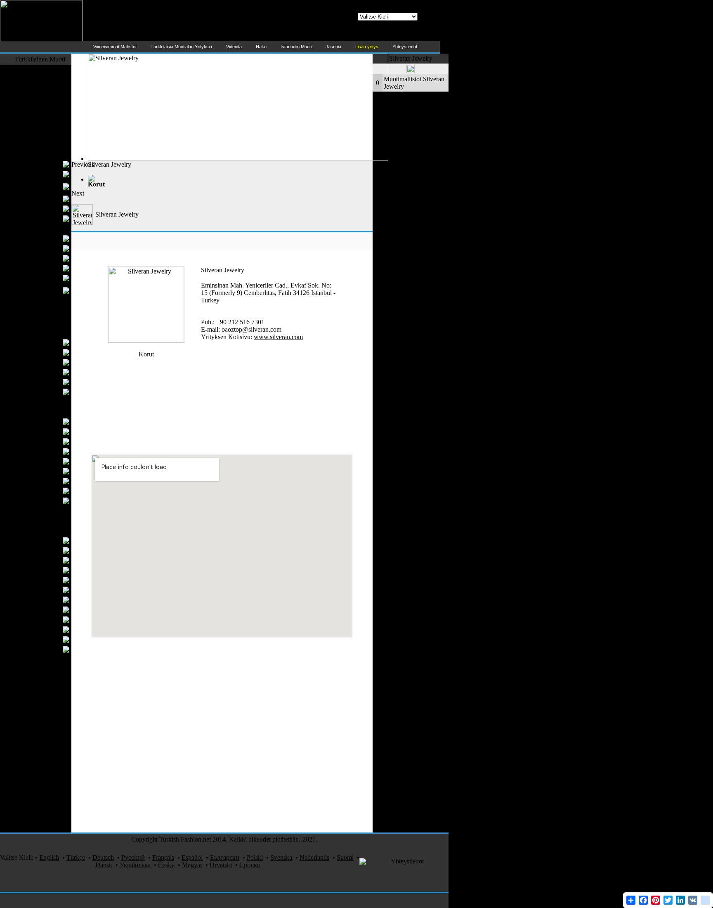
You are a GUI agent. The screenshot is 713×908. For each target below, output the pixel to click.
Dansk (103, 864)
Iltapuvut (47, 173)
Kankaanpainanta (42, 728)
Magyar (192, 864)
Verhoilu (48, 490)
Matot (57, 520)
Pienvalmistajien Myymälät (38, 186)
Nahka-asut (50, 124)
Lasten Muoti (48, 302)
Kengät (55, 322)
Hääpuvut (46, 277)
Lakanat (48, 441)
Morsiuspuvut (41, 163)
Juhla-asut (52, 79)
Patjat (52, 500)
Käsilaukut (45, 342)
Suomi (345, 857)
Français (163, 857)
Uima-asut (51, 134)
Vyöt (53, 352)
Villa (53, 639)
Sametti (55, 668)
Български (224, 857)
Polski (255, 857)
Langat (50, 540)
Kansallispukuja (44, 708)
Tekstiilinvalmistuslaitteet (32, 688)
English (49, 857)
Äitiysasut (46, 208)
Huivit (51, 381)
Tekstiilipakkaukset (34, 649)
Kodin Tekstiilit (45, 411)
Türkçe (75, 857)
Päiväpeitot (45, 431)
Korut (57, 767)
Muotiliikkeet (48, 698)
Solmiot (49, 267)
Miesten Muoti (46, 228)
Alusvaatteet (43, 248)
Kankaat (48, 550)
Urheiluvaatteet (45, 144)
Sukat (57, 401)
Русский (133, 857)
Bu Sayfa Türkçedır (393, 35)
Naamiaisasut (48, 817)
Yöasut (56, 510)
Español (192, 857)
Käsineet (48, 391)
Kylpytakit (45, 470)
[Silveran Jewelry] (146, 340)
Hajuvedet (51, 748)
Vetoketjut (46, 629)
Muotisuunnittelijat (41, 69)
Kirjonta (48, 619)
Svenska (281, 857)
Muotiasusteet (47, 332)
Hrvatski (221, 864)
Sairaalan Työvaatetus (36, 827)
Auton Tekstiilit (45, 758)
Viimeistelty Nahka (34, 599)
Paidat (51, 258)
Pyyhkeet (47, 451)
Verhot (50, 421)
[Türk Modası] (41, 38)
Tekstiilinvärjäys (38, 609)
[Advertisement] (222, 179)
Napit (52, 560)
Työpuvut (52, 678)
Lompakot (46, 371)
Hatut (52, 362)
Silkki (57, 659)
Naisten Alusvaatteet (32, 198)
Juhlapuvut (45, 238)
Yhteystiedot (407, 861)
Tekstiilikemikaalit (35, 589)
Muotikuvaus (48, 738)
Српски (250, 864)
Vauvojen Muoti (44, 312)
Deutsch (103, 857)
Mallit (57, 777)
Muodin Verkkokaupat (36, 797)
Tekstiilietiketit (40, 569)
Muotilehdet (49, 718)
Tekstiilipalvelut (44, 787)
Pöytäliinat (45, 461)
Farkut (56, 99)
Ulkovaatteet (48, 89)
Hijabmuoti (44, 218)
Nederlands (314, 857)
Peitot (52, 480)
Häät (59, 807)
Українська (135, 864)
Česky (166, 864)
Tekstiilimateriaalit (41, 530)
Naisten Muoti (46, 154)
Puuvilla (48, 579)
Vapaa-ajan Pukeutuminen (46, 112)
